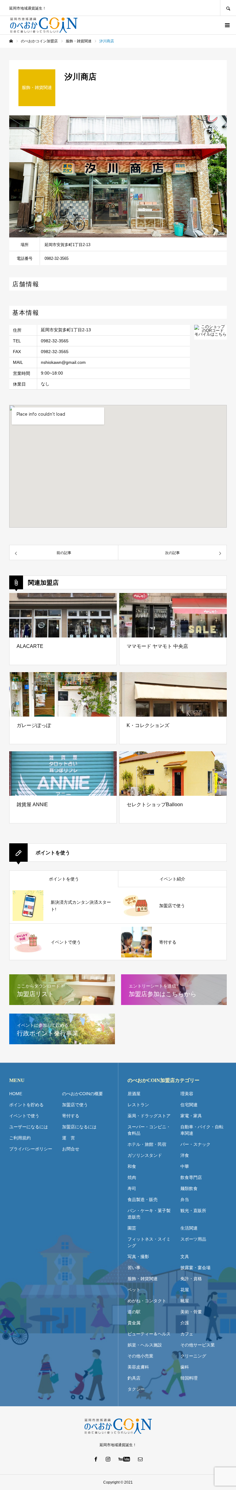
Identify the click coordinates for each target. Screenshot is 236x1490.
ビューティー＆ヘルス (149, 1333)
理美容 (186, 1093)
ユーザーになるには (28, 1126)
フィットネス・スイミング (149, 1242)
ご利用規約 (20, 1137)
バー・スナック (195, 1144)
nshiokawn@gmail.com (63, 362)
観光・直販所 (193, 1210)
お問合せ (70, 1148)
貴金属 (134, 1322)
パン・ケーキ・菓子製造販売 (149, 1213)
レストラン (138, 1104)
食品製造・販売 (143, 1199)
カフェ (186, 1333)
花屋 (184, 1289)
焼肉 (132, 1177)
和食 (132, 1166)
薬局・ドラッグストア (149, 1115)
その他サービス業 (197, 1344)
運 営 (68, 1137)
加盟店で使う (75, 1104)
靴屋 (184, 1300)
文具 (184, 1256)
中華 (184, 1166)
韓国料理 (189, 1378)
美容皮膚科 (138, 1367)
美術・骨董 (191, 1311)
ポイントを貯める (26, 1104)
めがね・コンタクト (147, 1300)
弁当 (184, 1199)
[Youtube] (124, 1459)
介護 (184, 1322)
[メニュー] (227, 25)
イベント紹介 (172, 878)
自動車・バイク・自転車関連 (201, 1130)
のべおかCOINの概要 (82, 1093)
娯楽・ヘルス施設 (145, 1344)
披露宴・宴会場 (195, 1267)
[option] (118, 176)
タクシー (136, 1389)
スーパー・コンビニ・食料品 (149, 1130)
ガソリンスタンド (145, 1155)
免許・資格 (191, 1278)
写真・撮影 (138, 1256)
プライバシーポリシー (30, 1148)
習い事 (134, 1267)
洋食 (184, 1155)
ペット (134, 1289)
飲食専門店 (191, 1177)
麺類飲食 (189, 1188)
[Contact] (140, 1459)
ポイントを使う (64, 878)
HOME (15, 1093)
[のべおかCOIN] (43, 25)
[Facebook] (96, 1459)
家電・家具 (191, 1115)
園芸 (132, 1228)
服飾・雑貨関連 (143, 1278)
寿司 (132, 1188)
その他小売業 (140, 1355)
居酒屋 (134, 1093)
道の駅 (134, 1311)
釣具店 (134, 1378)
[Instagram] (108, 1459)
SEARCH (228, 8)
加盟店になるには (79, 1126)
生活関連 (189, 1228)
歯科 (184, 1367)
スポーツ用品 (193, 1239)
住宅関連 (189, 1104)
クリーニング (193, 1355)
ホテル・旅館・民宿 (147, 1144)
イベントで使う (24, 1115)
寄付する (70, 1115)
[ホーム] (11, 41)
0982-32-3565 (55, 340)
